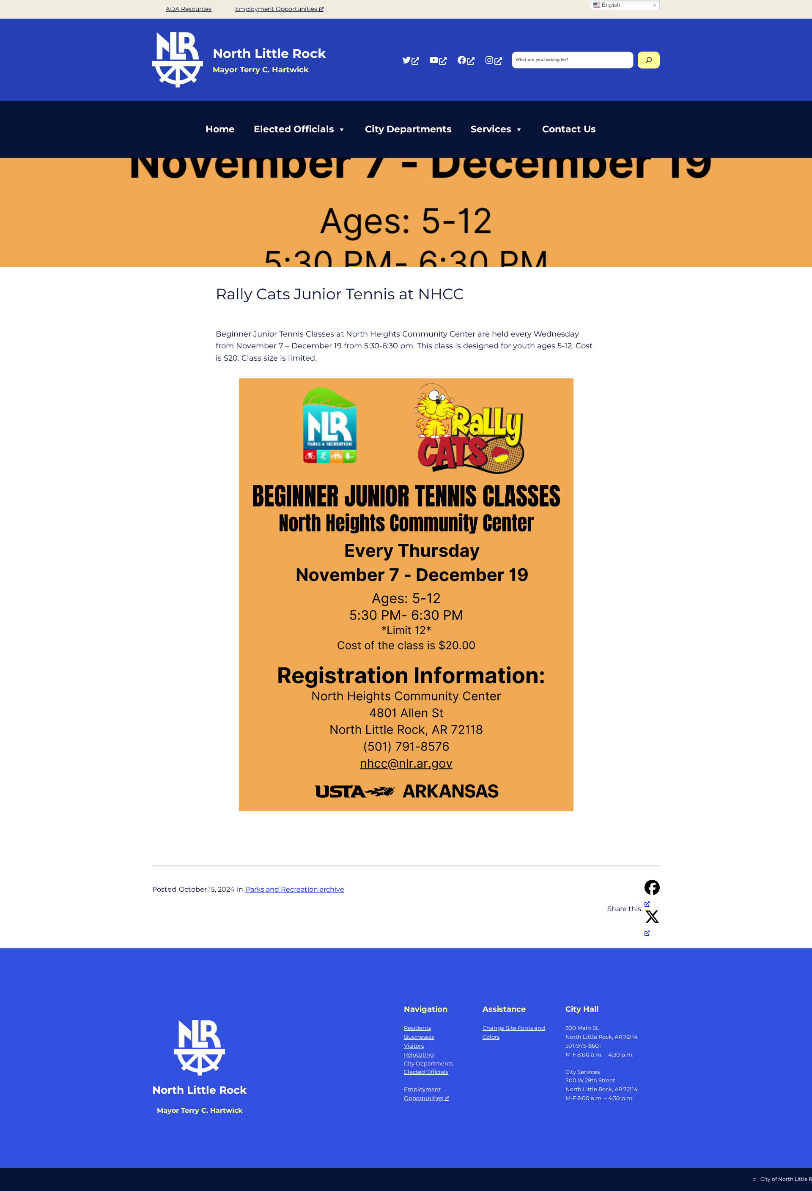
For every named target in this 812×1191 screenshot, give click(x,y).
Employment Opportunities (276, 8)
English (610, 5)
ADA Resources (188, 8)
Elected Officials (294, 129)
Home (220, 129)
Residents (417, 1027)
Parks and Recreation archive (295, 889)
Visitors (414, 1045)
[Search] (649, 60)
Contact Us (569, 129)
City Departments (408, 129)
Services (491, 129)
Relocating (419, 1054)
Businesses (419, 1036)
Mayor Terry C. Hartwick (199, 1110)
